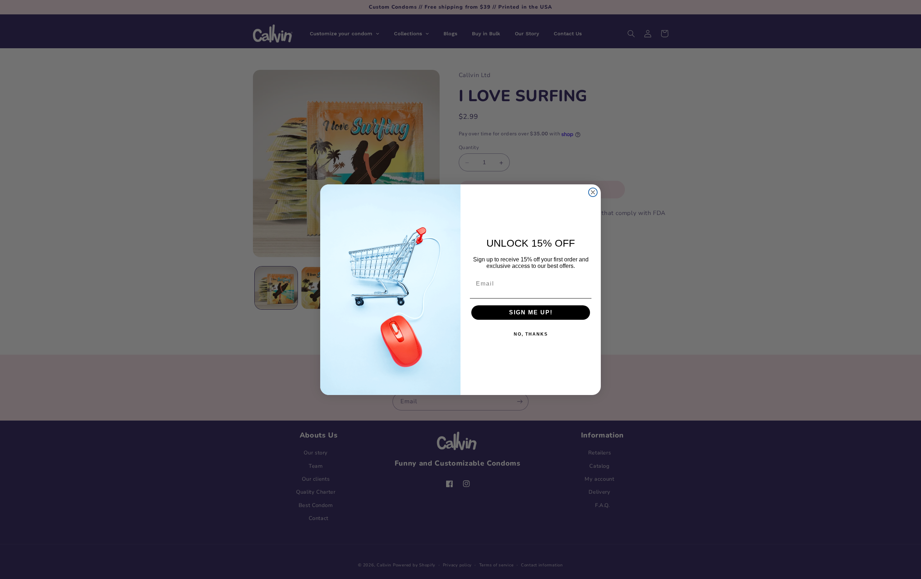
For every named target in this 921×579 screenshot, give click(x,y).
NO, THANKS (531, 334)
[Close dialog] (593, 192)
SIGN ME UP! (531, 312)
